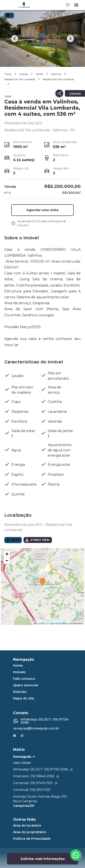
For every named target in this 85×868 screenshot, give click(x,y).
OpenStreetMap (59, 623)
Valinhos (56, 74)
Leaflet (40, 623)
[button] (42, 210)
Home (7, 74)
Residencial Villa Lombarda (58, 79)
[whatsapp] (75, 854)
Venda (39, 74)
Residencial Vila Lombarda (19, 79)
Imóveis (23, 74)
